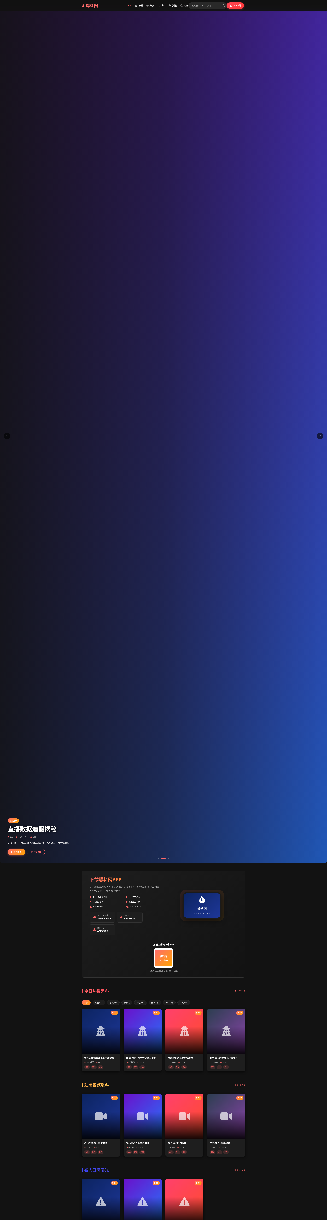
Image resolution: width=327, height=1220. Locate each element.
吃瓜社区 (184, 5)
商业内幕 (154, 1003)
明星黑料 (139, 5)
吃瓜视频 (150, 5)
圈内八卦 (113, 1003)
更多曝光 (239, 1169)
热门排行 (173, 5)
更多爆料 (239, 991)
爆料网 (92, 5)
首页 (129, 5)
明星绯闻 (98, 1003)
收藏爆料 (37, 852)
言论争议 (169, 1003)
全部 (86, 1003)
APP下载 (237, 5)
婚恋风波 (140, 1003)
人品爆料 (183, 1003)
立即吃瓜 (17, 852)
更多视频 (239, 1084)
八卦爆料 (161, 5)
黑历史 (127, 1003)
